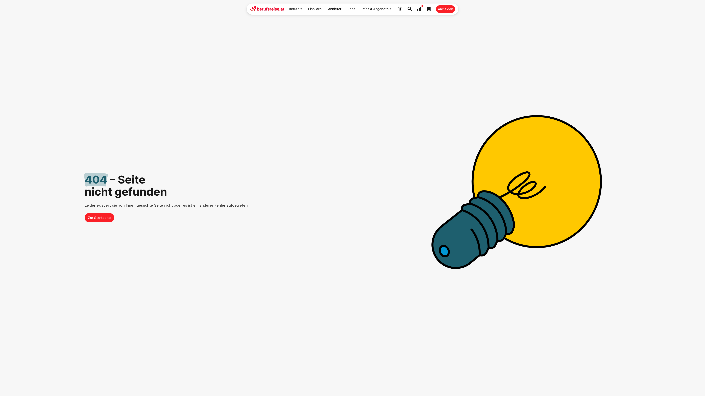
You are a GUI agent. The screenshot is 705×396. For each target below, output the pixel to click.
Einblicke (315, 9)
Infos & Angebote (375, 9)
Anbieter (334, 9)
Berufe (294, 9)
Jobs (351, 9)
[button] (400, 9)
